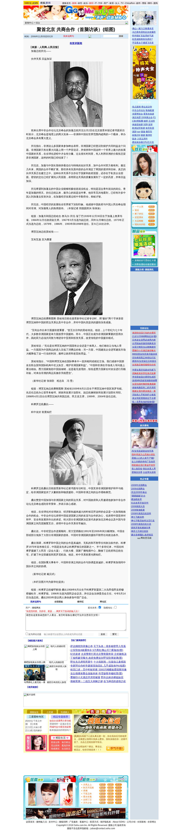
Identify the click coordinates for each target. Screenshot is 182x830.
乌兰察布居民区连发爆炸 (144, 32)
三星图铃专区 (36, 716)
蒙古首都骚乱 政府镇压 (142, 534)
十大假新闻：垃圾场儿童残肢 (109, 661)
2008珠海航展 (138, 510)
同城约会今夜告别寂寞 (60, 727)
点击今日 (144, 8)
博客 (144, 3)
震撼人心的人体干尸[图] (143, 458)
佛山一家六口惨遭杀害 (143, 28)
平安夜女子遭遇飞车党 (143, 42)
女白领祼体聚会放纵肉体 (84, 673)
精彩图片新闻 (35, 640)
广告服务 (73, 822)
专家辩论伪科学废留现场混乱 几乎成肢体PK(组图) (98, 665)
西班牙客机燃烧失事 (140, 527)
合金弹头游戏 (149, 472)
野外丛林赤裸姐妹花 (112, 677)
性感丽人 (65, 712)
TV (122, 3)
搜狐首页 (66, 3)
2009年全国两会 (139, 485)
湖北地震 (136, 117)
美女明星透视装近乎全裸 (144, 398)
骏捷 (143, 135)
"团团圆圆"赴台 (138, 496)
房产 (106, 3)
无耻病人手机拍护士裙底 (144, 394)
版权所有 (121, 825)
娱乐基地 (144, 425)
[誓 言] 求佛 (31, 724)
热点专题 (144, 479)
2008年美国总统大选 (141, 524)
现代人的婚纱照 (56, 662)
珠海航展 (150, 110)
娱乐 (86, 3)
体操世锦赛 (137, 124)
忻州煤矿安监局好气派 (143, 35)
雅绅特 (149, 135)
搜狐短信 (34, 712)
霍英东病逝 (148, 114)
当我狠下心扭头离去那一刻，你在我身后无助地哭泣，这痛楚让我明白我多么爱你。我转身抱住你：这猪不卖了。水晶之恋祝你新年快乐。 (100, 735)
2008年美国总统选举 (141, 513)
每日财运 (66, 742)
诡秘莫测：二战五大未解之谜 (86, 681)
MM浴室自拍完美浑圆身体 (144, 354)
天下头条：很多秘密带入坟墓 (109, 646)
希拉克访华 (146, 107)
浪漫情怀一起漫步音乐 (60, 724)
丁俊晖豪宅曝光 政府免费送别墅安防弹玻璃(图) (96, 657)
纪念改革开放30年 (140, 503)
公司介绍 (131, 822)
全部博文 (152, 822)
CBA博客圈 (137, 121)
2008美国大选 (138, 506)
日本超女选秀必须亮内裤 (144, 340)
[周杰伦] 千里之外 (33, 721)
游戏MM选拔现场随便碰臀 (144, 380)
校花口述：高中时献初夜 (84, 669)
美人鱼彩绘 (137, 468)
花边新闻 (55, 745)
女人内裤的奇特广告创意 (143, 461)
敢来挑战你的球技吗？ (60, 730)
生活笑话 (66, 748)
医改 (134, 138)
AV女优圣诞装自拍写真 (143, 451)
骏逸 (143, 131)
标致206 (136, 135)
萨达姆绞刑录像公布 (81, 646)
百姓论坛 (144, 328)
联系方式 (94, 822)
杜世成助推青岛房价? (142, 39)
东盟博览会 (137, 114)
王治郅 (151, 121)
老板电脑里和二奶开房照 (144, 387)
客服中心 (84, 822)
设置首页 (30, 822)
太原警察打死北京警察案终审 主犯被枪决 (104, 654)
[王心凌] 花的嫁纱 (33, 730)
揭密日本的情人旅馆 (56, 682)
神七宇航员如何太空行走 (143, 520)
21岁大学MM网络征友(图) (144, 336)
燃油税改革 (136, 499)
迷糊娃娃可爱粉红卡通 (145, 260)
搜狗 (155, 3)
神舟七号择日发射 (139, 531)
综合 (38, 23)
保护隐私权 (105, 822)
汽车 (100, 3)
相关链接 (32, 687)
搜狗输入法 (41, 822)
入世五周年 (142, 138)
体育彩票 (150, 128)
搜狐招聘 (63, 822)
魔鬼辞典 (66, 745)
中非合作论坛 (138, 110)
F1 (154, 117)
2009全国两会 (138, 488)
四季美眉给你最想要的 (145, 264)
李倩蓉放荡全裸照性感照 (144, 377)
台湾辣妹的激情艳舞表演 (144, 343)
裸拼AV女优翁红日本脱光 (144, 361)
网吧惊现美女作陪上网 (34, 662)
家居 (111, 3)
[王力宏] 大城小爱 (33, 727)
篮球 (150, 124)
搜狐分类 (139, 269)
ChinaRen (130, 3)
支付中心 (53, 822)
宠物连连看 (137, 472)
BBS (150, 3)
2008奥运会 (147, 117)
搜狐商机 (149, 269)
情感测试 (55, 748)
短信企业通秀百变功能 (60, 720)
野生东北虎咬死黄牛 (81, 661)
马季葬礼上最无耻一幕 (34, 682)
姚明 (146, 121)
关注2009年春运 (139, 492)
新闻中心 (29, 23)
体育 (80, 3)
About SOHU (119, 822)
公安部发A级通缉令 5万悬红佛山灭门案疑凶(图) (96, 650)
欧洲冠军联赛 (138, 128)
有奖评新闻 (76, 43)
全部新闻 (141, 822)
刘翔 (145, 124)
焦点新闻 (136, 107)
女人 (117, 3)
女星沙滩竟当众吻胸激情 (144, 347)
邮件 (138, 3)
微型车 (149, 131)
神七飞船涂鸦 (137, 517)
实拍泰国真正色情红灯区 (144, 357)
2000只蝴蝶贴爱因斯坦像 (112, 669)
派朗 (134, 131)
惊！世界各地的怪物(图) (143, 401)
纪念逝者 (75, 654)
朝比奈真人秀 (149, 468)
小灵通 (50, 712)
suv (138, 131)
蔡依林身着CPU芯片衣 (143, 142)
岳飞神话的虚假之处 (114, 681)
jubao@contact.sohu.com (102, 828)
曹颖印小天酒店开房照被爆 (85, 677)
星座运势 (55, 742)
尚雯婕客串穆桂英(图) (110, 673)
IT (96, 3)
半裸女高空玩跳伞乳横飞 (144, 370)
